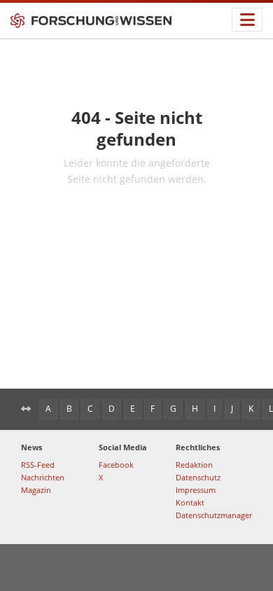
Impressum (196, 490)
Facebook (116, 464)
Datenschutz (198, 477)
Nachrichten (42, 477)
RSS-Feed (38, 464)
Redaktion (194, 464)
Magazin (36, 490)
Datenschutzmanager (214, 515)
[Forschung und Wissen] (91, 21)
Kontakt (190, 502)
